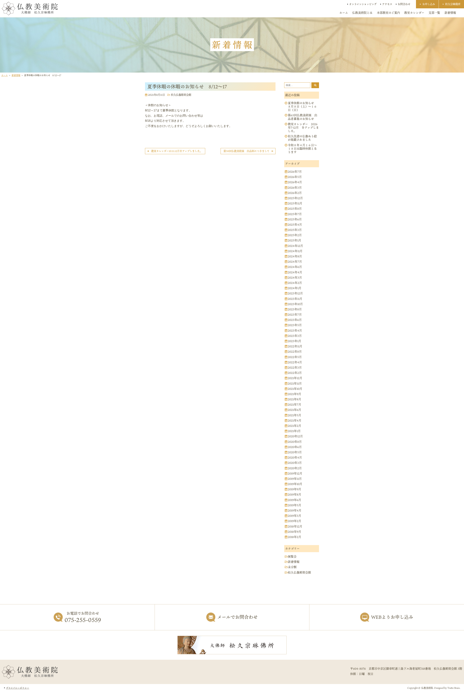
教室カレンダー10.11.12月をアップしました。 (176, 151)
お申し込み (428, 4)
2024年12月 (295, 246)
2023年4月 (295, 330)
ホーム (343, 13)
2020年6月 (295, 447)
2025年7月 (295, 214)
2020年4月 (295, 457)
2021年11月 (295, 383)
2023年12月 (295, 293)
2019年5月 (294, 505)
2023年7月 (295, 314)
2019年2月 (294, 521)
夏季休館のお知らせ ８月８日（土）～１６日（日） (302, 106)
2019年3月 (294, 516)
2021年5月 (294, 415)
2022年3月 (295, 367)
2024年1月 (294, 288)
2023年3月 (295, 336)
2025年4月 (295, 224)
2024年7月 (295, 261)
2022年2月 (295, 373)
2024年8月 (295, 256)
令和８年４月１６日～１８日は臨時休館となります (302, 148)
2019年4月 (294, 510)
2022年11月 (295, 346)
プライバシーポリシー (17, 688)
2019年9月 (294, 489)
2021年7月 (294, 404)
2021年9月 (294, 394)
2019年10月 (295, 484)
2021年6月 (294, 410)
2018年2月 (294, 537)
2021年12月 (295, 378)
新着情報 (450, 13)
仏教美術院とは (362, 13)
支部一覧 (434, 13)
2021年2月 (294, 426)
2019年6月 (294, 500)
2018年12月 (295, 526)
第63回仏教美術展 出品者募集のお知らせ (302, 117)
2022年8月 (295, 351)
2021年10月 (295, 389)
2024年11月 (295, 251)
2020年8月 (295, 441)
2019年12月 (295, 473)
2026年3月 (295, 187)
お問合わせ (404, 4)
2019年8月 (294, 494)
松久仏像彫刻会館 (181, 95)
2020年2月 (295, 468)
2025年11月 (295, 203)
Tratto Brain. (453, 688)
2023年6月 (295, 320)
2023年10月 (295, 304)
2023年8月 (295, 309)
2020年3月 (295, 463)
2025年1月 (294, 240)
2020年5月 (295, 452)
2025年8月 (295, 208)
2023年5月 (295, 325)
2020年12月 (295, 436)
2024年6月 (295, 267)
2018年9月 (294, 531)
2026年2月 (295, 193)
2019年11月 (295, 479)
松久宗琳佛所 (452, 4)
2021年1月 (294, 431)
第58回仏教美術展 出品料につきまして (246, 151)
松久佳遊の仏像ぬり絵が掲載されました (302, 138)
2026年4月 (295, 182)
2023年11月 (295, 299)
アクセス (387, 4)
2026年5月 (295, 177)
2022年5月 (295, 357)
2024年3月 (295, 277)
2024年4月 (295, 272)
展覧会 (292, 556)
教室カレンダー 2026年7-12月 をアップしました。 (303, 127)
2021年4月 (294, 420)
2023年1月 (294, 341)
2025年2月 (295, 235)
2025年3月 (295, 230)
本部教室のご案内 (388, 13)
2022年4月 (295, 362)
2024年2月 (295, 283)
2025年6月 (295, 219)
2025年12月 (295, 198)
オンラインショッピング (363, 4)
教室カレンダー (414, 13)
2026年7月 (295, 171)
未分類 (292, 567)
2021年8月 (294, 399)
